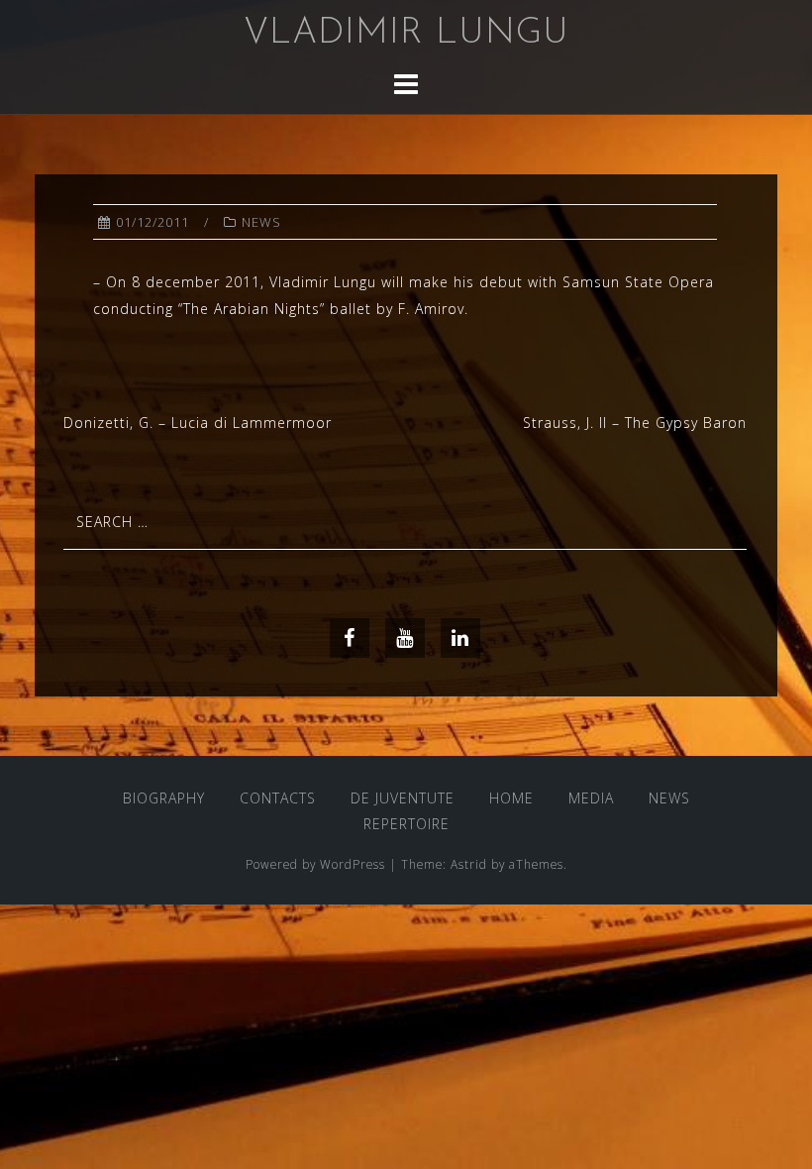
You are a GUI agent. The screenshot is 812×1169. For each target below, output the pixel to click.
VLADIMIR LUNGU (406, 34)
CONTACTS (278, 798)
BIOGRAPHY (164, 798)
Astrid (469, 864)
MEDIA (591, 798)
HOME (511, 798)
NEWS (261, 222)
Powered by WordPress (315, 864)
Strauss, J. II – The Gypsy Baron (635, 422)
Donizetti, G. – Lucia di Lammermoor (197, 422)
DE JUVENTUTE (403, 798)
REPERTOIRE (406, 823)
